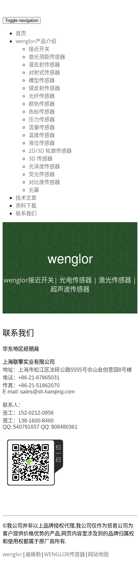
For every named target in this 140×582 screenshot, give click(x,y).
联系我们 (26, 213)
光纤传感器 (42, 96)
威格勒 (33, 554)
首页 (21, 33)
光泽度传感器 (44, 166)
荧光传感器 (42, 174)
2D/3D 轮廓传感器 (50, 150)
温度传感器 (42, 135)
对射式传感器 (44, 72)
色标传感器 (42, 111)
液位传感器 (42, 142)
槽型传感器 (42, 80)
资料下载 (26, 205)
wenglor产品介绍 (36, 41)
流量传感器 (42, 127)
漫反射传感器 (44, 64)
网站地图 (98, 554)
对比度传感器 (44, 182)
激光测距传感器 (47, 56)
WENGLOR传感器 (64, 554)
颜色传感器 (42, 103)
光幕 (34, 189)
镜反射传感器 (44, 88)
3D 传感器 (40, 158)
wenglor (12, 554)
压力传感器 (42, 119)
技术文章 (26, 197)
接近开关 (39, 49)
